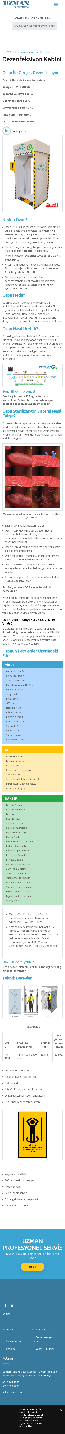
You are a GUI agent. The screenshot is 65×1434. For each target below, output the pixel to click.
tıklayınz (30, 1426)
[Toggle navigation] (55, 4)
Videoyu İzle (19, 131)
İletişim (33, 1266)
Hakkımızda (43, 1329)
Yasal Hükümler (45, 1349)
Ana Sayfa (20, 25)
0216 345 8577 (10, 1382)
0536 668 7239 (10, 1386)
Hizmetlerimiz (14, 1341)
